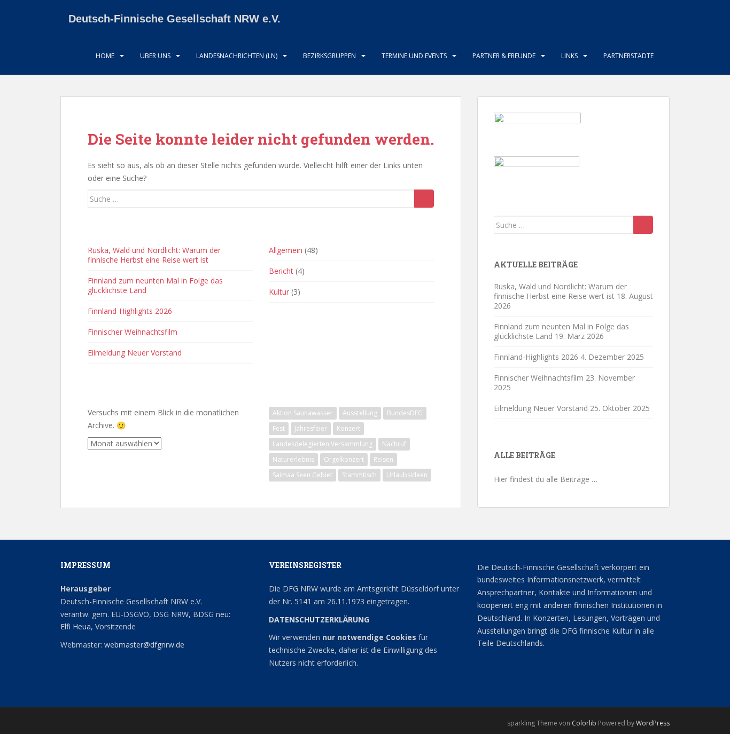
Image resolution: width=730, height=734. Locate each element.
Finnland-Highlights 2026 (130, 311)
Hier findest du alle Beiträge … (545, 479)
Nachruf (394, 443)
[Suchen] (424, 199)
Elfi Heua (75, 626)
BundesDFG (405, 412)
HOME (105, 55)
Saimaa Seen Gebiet (302, 474)
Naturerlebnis (293, 459)
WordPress (653, 723)
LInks (569, 55)
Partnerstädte (628, 55)
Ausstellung (360, 412)
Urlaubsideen (407, 474)
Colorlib (584, 723)
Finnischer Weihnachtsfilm (132, 332)
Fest (279, 428)
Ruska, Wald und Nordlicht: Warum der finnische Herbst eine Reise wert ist (154, 255)
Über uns (155, 55)
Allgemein (285, 250)
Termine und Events (414, 55)
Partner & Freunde (503, 55)
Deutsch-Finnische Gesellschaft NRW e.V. (174, 19)
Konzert (348, 428)
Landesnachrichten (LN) (236, 55)
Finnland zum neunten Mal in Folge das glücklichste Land (155, 285)
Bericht (281, 271)
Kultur (279, 292)
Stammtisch (359, 474)
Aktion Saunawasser (303, 412)
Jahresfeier (310, 428)
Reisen (383, 459)
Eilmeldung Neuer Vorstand (135, 353)
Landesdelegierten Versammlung (322, 443)
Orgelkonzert (344, 459)
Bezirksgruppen (329, 55)
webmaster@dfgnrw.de (144, 645)
